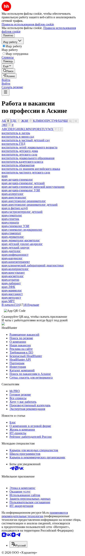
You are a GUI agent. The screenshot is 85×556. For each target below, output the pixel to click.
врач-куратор (10, 279)
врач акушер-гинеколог (17, 179)
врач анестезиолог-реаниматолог (24, 201)
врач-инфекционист (15, 254)
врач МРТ (8, 301)
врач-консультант (13, 272)
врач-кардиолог (12, 258)
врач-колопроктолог (15, 269)
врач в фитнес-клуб (15, 208)
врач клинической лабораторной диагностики (33, 265)
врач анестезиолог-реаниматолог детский (30, 204)
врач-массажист (12, 294)
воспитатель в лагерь (16, 133)
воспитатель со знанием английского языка (31, 168)
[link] (8, 70)
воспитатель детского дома (20, 151)
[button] (6, 80)
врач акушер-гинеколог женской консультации (33, 186)
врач (5, 176)
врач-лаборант (11, 283)
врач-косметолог (13, 276)
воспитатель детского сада (19, 154)
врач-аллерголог (13, 194)
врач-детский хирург (16, 247)
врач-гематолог (12, 215)
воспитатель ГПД (13, 143)
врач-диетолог (11, 251)
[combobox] (18, 544)
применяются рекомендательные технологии (35, 514)
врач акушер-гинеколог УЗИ (21, 190)
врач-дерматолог (13, 236)
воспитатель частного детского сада (26, 172)
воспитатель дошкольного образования (28, 158)
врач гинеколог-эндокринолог (22, 229)
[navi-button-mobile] (5, 92)
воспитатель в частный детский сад (26, 140)
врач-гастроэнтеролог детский (22, 211)
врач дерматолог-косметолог (21, 240)
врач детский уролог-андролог (22, 244)
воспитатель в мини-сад (18, 136)
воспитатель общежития (18, 165)
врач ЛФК (8, 287)
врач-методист (11, 297)
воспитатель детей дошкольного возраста (29, 147)
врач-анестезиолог (14, 197)
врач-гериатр (10, 222)
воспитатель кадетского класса (22, 161)
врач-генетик (10, 219)
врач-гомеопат (11, 233)
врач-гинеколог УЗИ (15, 226)
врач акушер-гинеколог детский (23, 183)
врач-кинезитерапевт (16, 261)
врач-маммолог (12, 290)
